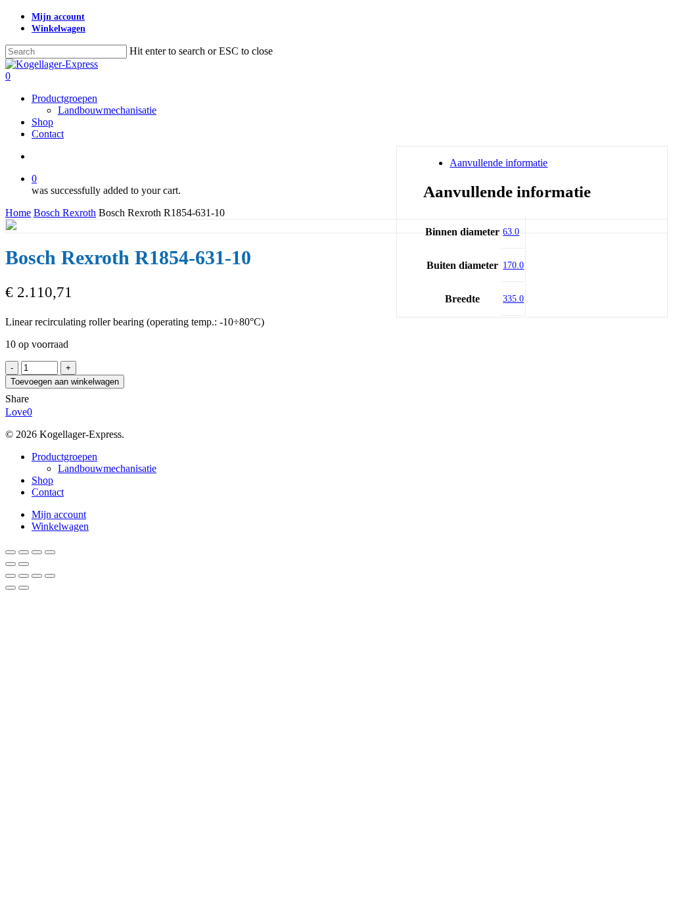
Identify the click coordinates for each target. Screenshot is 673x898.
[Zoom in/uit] (10, 552)
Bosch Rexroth (65, 212)
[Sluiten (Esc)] (50, 552)
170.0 (513, 265)
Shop (42, 480)
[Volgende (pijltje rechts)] (23, 564)
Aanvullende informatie (498, 162)
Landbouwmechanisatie (107, 468)
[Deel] (37, 552)
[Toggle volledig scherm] (23, 552)
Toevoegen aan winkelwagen (65, 382)
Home (18, 212)
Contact (48, 492)
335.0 (513, 299)
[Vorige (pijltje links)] (10, 564)
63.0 (511, 232)
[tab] (546, 163)
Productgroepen (64, 456)
